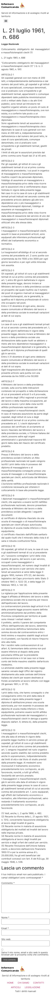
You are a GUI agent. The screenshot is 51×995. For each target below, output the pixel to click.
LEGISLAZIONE (32, 987)
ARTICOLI (16, 987)
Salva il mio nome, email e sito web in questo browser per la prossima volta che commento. (25, 953)
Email (5, 928)
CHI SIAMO (23, 982)
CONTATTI (38, 982)
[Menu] (5, 21)
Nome (5, 917)
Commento (8, 883)
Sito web (5, 939)
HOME (10, 982)
